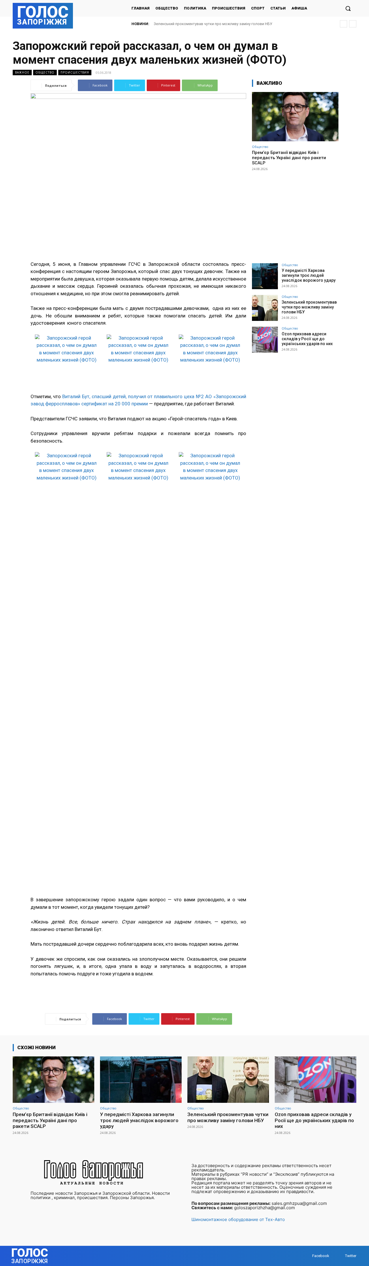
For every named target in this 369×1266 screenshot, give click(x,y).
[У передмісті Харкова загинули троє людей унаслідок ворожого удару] (265, 276)
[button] (348, 8)
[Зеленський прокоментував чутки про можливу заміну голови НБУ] (265, 308)
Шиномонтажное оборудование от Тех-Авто (238, 1219)
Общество (44, 72)
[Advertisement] (295, 214)
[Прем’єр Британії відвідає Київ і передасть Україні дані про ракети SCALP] (295, 116)
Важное (22, 72)
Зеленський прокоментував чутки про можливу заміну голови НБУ (309, 307)
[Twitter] (339, 1256)
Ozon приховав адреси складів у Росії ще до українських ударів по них (216, 24)
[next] (352, 23)
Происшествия (75, 72)
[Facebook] (307, 1256)
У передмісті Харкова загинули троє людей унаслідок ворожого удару (309, 275)
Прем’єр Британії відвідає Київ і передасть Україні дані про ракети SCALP (289, 157)
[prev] (343, 23)
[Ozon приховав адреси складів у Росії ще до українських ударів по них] (265, 340)
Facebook (320, 1256)
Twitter (350, 1256)
